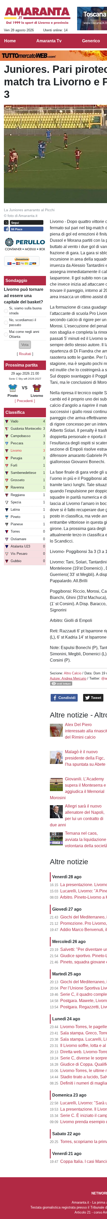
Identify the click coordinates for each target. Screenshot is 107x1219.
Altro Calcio (72, 673)
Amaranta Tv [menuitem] (49, 41)
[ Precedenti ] (25, 401)
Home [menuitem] (10, 41)
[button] (25, 345)
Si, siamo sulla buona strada (25, 310)
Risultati (25, 354)
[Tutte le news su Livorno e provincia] (37, 16)
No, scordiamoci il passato (22, 322)
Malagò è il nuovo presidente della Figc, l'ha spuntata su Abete (85, 758)
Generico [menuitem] (91, 41)
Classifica (15, 412)
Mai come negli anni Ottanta (24, 334)
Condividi (66, 698)
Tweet (95, 698)
